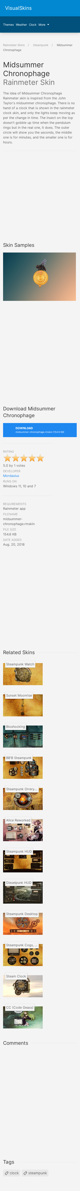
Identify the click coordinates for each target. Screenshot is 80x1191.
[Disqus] (40, 1101)
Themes (8, 24)
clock (14, 1173)
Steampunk (40, 45)
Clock (33, 24)
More (42, 24)
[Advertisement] (40, 196)
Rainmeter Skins (14, 45)
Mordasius (11, 476)
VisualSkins (18, 8)
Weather (21, 24)
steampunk (37, 1173)
